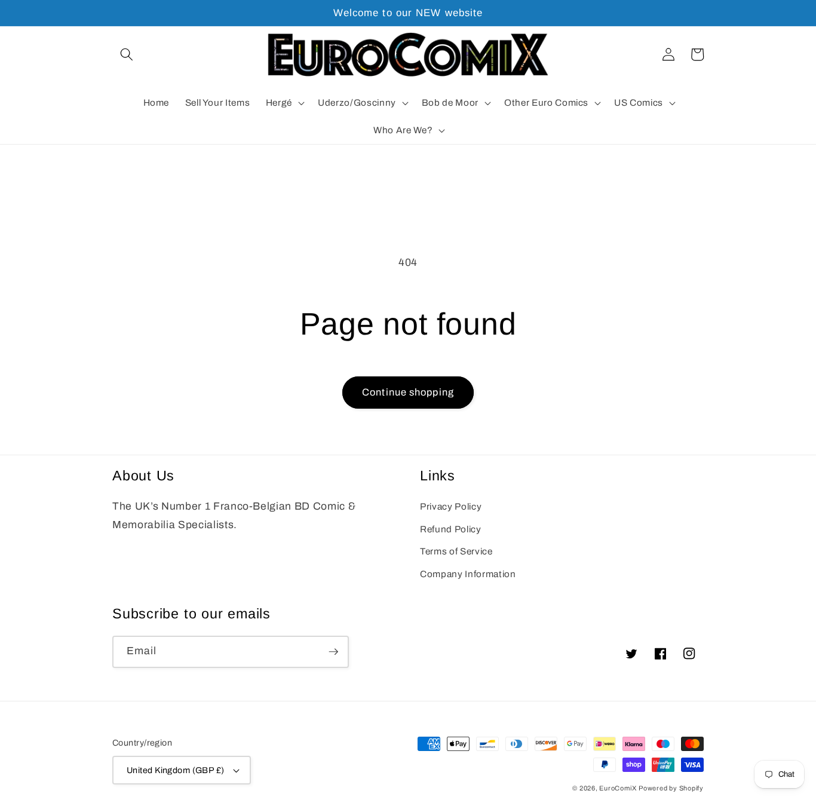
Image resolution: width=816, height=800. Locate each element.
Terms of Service (456, 551)
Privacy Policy (450, 506)
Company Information (468, 574)
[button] (126, 54)
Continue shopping (408, 392)
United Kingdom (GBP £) (176, 770)
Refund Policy (450, 529)
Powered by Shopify (671, 788)
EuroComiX (617, 788)
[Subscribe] (333, 652)
